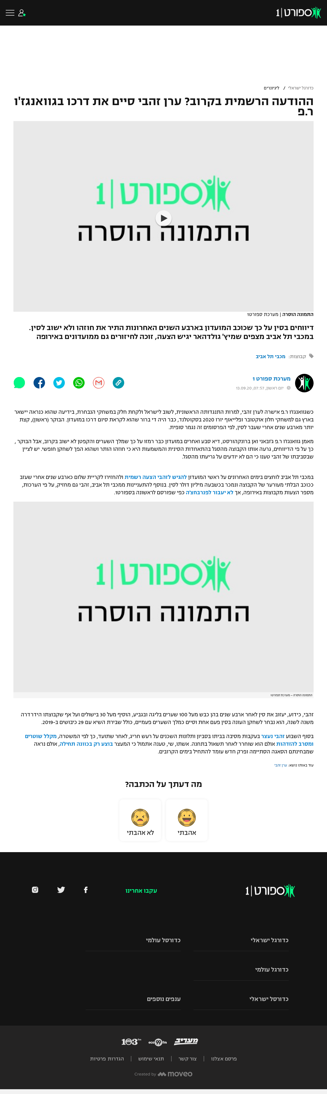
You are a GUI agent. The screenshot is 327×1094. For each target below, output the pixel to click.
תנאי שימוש (151, 1058)
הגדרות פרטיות (107, 1058)
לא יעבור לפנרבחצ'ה (209, 493)
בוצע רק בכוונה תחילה (86, 744)
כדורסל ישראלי (269, 999)
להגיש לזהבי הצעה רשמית (156, 477)
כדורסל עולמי (163, 940)
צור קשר (188, 1058)
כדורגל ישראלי (301, 88)
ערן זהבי (280, 765)
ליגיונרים (271, 88)
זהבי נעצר (273, 736)
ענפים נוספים (164, 999)
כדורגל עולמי (272, 970)
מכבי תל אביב (270, 356)
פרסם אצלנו (224, 1058)
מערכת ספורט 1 (272, 379)
